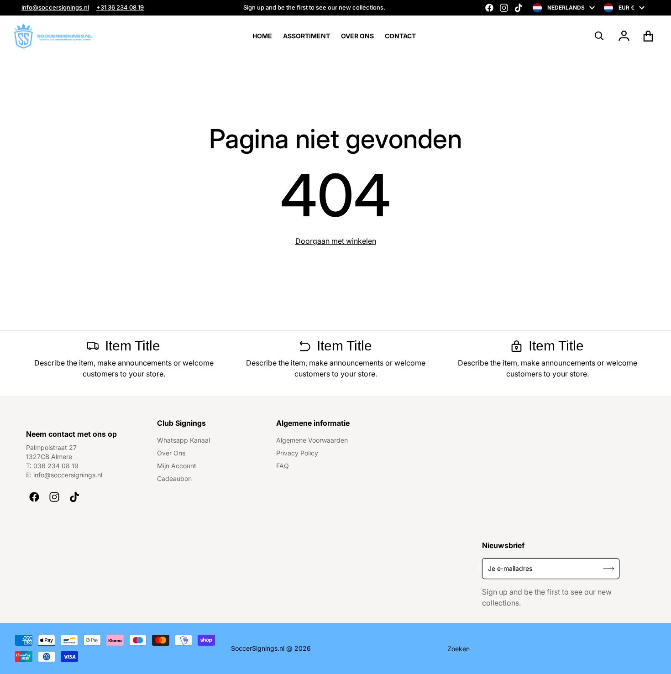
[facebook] (489, 7)
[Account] (624, 36)
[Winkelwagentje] (648, 36)
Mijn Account (176, 466)
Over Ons (171, 453)
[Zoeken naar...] (599, 36)
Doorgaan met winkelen (335, 241)
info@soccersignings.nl (55, 7)
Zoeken (458, 649)
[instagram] (503, 7)
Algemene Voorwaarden (312, 440)
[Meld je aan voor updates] (609, 568)
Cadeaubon (174, 478)
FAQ (282, 466)
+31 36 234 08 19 (120, 7)
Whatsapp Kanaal (183, 440)
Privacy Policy (297, 453)
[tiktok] (518, 7)
